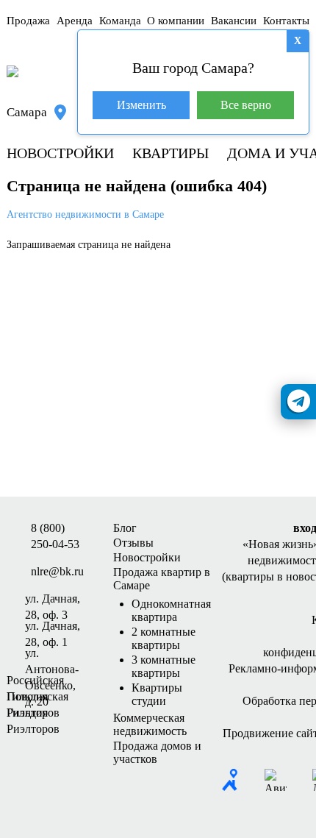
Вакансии (233, 20)
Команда (120, 20)
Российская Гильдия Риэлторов (35, 681)
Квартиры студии (157, 694)
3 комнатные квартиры (163, 666)
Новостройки (60, 153)
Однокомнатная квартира (171, 610)
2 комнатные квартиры (163, 638)
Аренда (75, 20)
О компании (175, 20)
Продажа (28, 20)
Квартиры (170, 153)
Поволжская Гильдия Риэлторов (37, 697)
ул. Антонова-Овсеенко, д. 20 (52, 654)
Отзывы (133, 542)
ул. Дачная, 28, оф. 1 (52, 626)
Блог (125, 528)
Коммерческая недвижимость (150, 724)
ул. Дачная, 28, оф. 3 (52, 599)
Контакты (286, 20)
